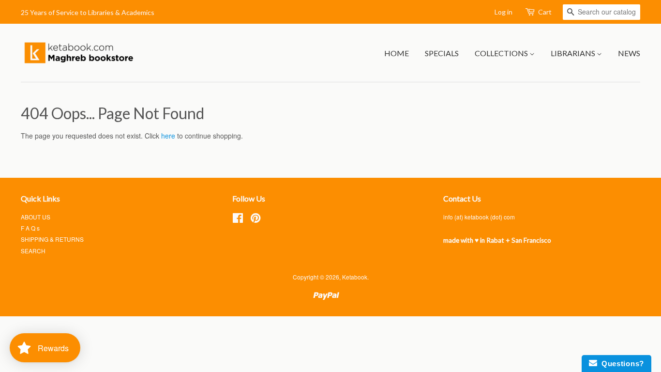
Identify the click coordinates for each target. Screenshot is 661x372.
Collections (502, 53)
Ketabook (354, 277)
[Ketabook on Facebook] (237, 220)
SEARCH (33, 251)
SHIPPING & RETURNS (52, 239)
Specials (442, 53)
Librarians (574, 53)
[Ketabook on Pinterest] (255, 220)
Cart (545, 12)
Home (396, 53)
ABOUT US (35, 217)
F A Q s (30, 228)
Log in (503, 12)
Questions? (620, 363)
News (629, 53)
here (168, 135)
